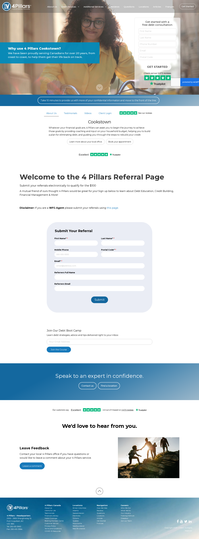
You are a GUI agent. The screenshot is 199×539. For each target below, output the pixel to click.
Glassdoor (124, 518)
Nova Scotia (77, 523)
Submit (99, 299)
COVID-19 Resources (53, 531)
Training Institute (127, 516)
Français (169, 6)
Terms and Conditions (53, 529)
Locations (144, 6)
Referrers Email (62, 284)
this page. (113, 207)
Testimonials (70, 113)
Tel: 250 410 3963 (14, 526)
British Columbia (79, 508)
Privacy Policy (50, 526)
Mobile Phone (61, 250)
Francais (100, 523)
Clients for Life (50, 511)
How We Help (102, 508)
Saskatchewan (78, 513)
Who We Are (126, 508)
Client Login (105, 113)
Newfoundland (78, 526)
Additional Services (93, 6)
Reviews (115, 6)
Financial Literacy (51, 516)
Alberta (76, 511)
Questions (129, 6)
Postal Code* (108, 250)
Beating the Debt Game (54, 521)
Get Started (188, 6)
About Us (52, 6)
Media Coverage (51, 518)
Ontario (76, 518)
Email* (58, 261)
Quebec (76, 521)
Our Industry (126, 513)
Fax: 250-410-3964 (14, 529)
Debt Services (68, 6)
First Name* (61, 238)
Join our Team (126, 521)
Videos (87, 113)
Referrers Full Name (64, 272)
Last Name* (107, 238)
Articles (157, 6)
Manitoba (76, 516)
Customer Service (51, 523)
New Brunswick (79, 529)
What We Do (126, 511)
